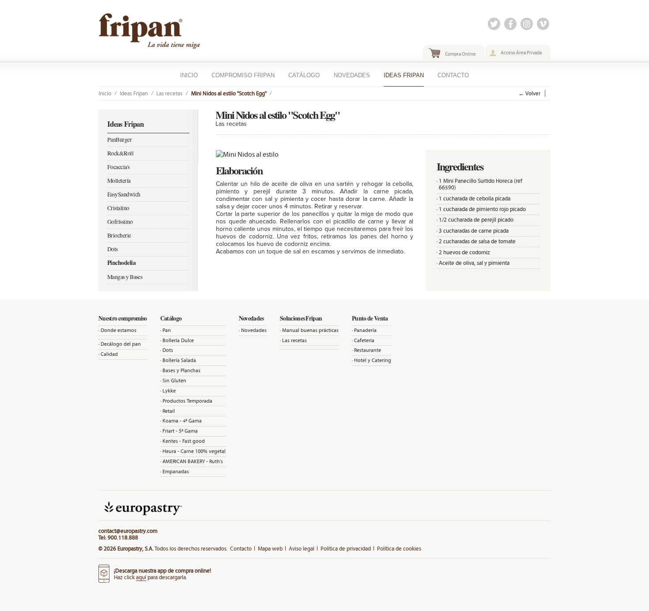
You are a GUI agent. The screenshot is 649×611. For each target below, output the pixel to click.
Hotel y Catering (372, 360)
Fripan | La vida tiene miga (168, 34)
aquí (141, 577)
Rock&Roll (120, 153)
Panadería (365, 330)
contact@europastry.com (128, 531)
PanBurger (119, 139)
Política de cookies (399, 548)
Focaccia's (118, 167)
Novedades (352, 75)
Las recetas (169, 93)
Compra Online (460, 54)
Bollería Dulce (178, 340)
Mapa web (270, 548)
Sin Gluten (174, 380)
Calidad (109, 354)
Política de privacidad (346, 548)
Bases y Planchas (181, 370)
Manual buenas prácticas (310, 330)
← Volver (529, 93)
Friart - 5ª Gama (180, 431)
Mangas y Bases (124, 277)
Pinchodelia (121, 262)
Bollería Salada (179, 360)
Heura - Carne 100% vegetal (194, 451)
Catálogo (304, 75)
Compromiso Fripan (243, 75)
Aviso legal (301, 548)
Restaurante (367, 350)
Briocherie (119, 235)
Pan (166, 330)
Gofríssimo (120, 222)
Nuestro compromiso (122, 318)
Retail (168, 411)
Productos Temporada (187, 401)
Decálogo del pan (121, 344)
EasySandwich (123, 194)
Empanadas (175, 471)
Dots (112, 249)
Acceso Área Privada (521, 52)
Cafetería (364, 340)
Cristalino (118, 208)
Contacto (453, 75)
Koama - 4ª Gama (182, 421)
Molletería (119, 181)
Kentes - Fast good (183, 441)
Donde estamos (118, 330)
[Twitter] (494, 25)
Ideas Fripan (404, 75)
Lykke (169, 391)
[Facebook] (510, 25)
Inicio (189, 75)
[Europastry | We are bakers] (142, 517)
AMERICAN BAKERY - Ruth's (192, 461)
